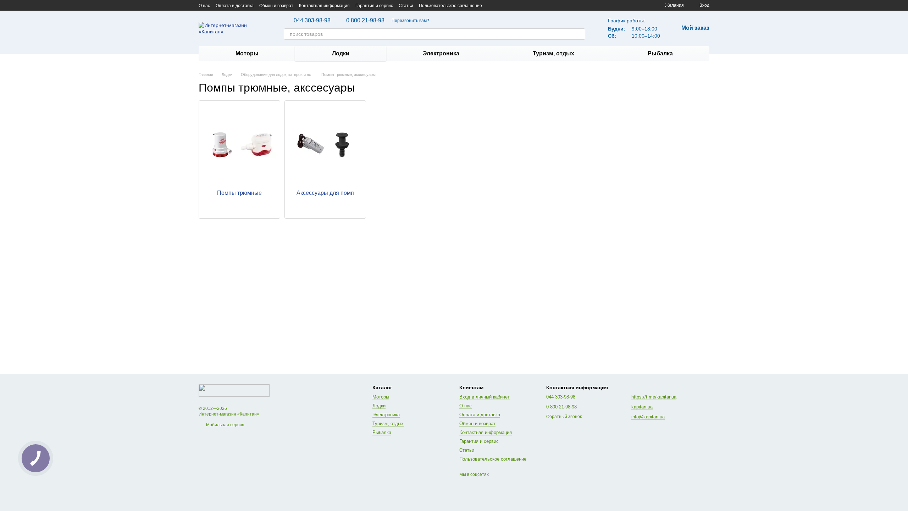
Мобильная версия (224, 424)
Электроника (441, 53)
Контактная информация (324, 5)
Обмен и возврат (276, 5)
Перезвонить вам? (410, 20)
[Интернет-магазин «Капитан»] (234, 390)
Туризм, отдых (553, 53)
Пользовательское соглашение (450, 5)
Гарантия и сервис (374, 5)
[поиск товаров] (579, 34)
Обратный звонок (564, 416)
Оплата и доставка (235, 5)
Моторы (247, 53)
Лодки (340, 53)
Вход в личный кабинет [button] (484, 397)
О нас (204, 5)
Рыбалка (660, 53)
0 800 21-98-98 (365, 20)
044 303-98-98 (312, 20)
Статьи (406, 5)
